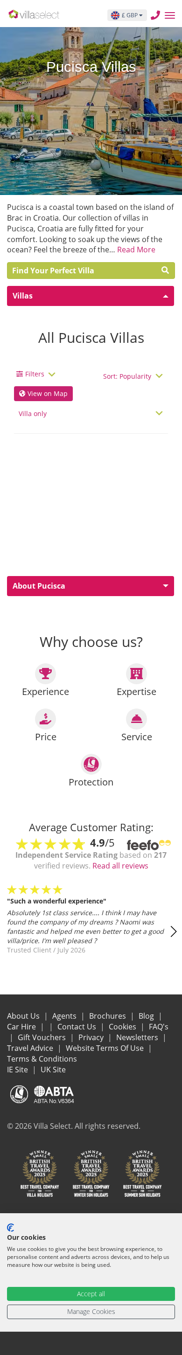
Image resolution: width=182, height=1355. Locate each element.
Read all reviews (120, 866)
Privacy (91, 1037)
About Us (24, 1016)
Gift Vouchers (43, 1037)
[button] (173, 931)
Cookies (123, 1026)
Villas (23, 296)
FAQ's (158, 1026)
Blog (147, 1016)
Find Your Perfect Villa (56, 270)
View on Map (47, 393)
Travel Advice (31, 1048)
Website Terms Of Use (106, 1048)
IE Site (18, 1069)
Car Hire (22, 1026)
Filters (34, 373)
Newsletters (138, 1037)
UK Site (53, 1069)
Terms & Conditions (42, 1059)
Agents (65, 1016)
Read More (136, 249)
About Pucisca (39, 586)
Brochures (108, 1016)
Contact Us (77, 1026)
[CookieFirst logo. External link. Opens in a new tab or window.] (10, 1227)
